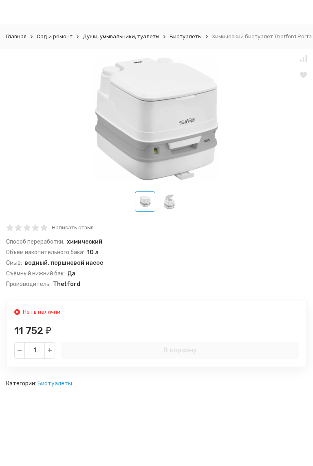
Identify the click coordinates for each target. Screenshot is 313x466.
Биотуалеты (186, 36)
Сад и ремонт (55, 36)
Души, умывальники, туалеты (121, 36)
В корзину (180, 350)
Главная (16, 36)
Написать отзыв (73, 227)
